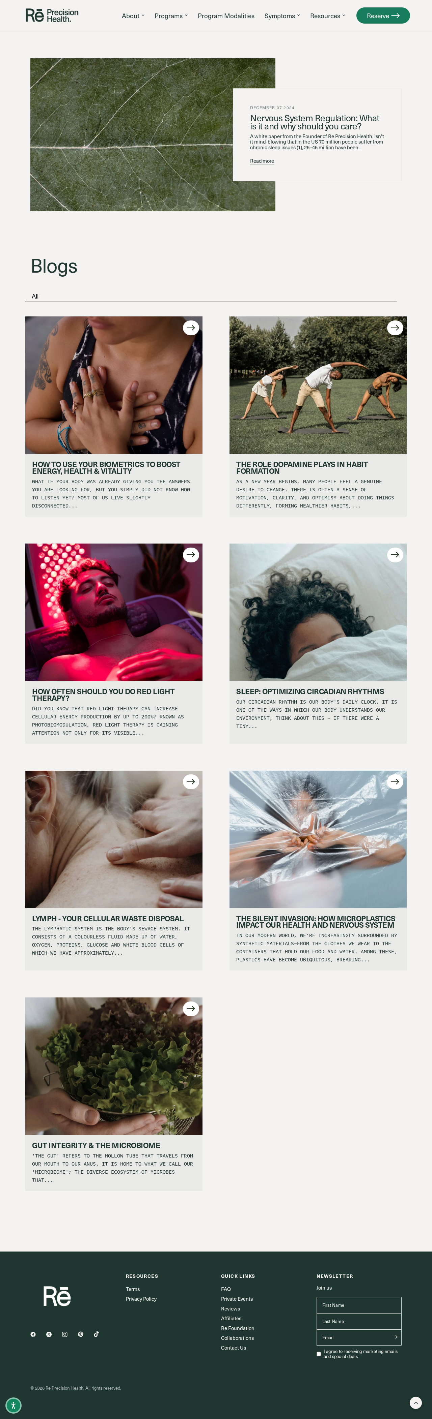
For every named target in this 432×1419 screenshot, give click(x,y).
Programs (169, 15)
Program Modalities (226, 15)
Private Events (237, 1298)
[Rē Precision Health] (52, 15)
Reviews (230, 1308)
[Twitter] (53, 1334)
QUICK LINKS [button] (238, 1275)
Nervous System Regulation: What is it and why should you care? (314, 122)
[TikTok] (101, 1334)
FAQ (226, 1289)
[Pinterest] (85, 1334)
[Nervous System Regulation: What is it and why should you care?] (152, 134)
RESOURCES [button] (142, 1275)
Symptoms (280, 15)
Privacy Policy (141, 1298)
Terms (133, 1289)
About (130, 15)
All (35, 296)
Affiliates (231, 1318)
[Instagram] (69, 1334)
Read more (262, 161)
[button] (383, 15)
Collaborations (237, 1337)
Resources (325, 15)
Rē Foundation (237, 1328)
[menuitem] (133, 15)
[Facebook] (37, 1334)
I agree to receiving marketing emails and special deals (361, 1354)
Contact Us (233, 1347)
